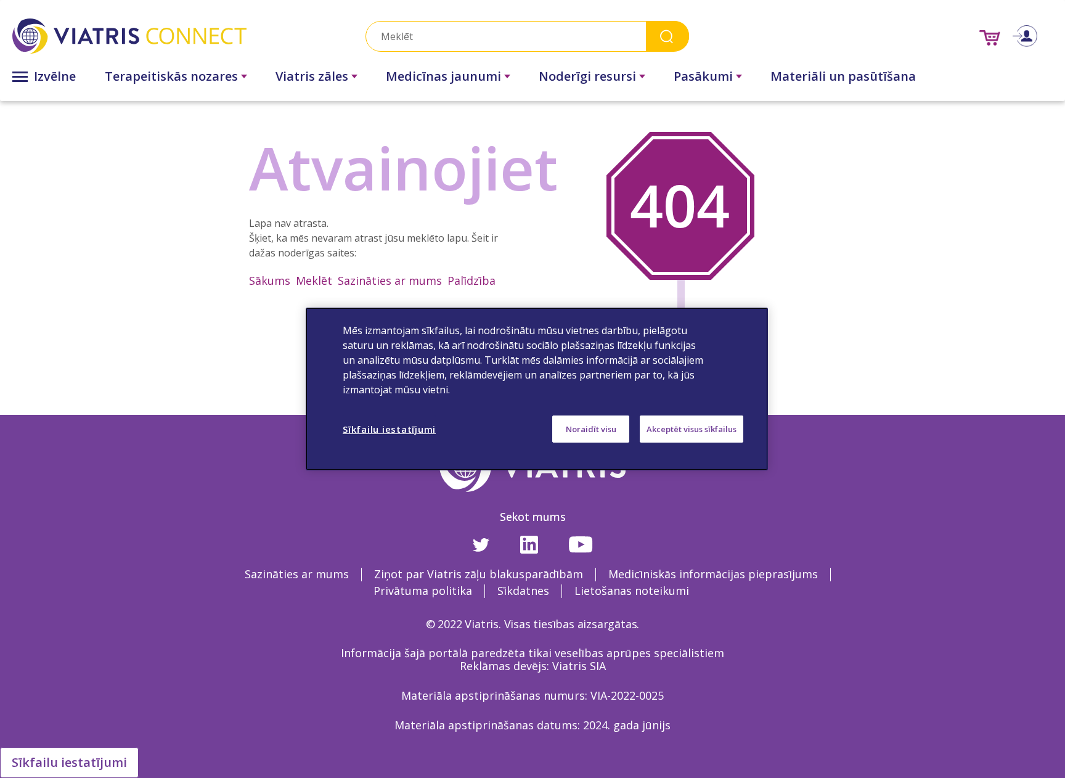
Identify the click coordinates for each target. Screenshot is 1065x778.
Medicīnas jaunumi (443, 76)
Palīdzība (471, 280)
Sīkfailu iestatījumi (69, 762)
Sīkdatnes (523, 590)
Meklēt (314, 280)
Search (667, 36)
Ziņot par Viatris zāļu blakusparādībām (478, 574)
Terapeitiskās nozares (171, 76)
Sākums (269, 280)
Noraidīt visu (591, 429)
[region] (537, 389)
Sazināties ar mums (390, 280)
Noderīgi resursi (587, 76)
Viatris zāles (311, 76)
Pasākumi (703, 76)
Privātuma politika (422, 590)
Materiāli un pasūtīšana (843, 76)
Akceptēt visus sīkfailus (692, 429)
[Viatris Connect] (170, 36)
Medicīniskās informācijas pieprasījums (713, 574)
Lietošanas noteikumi (631, 590)
